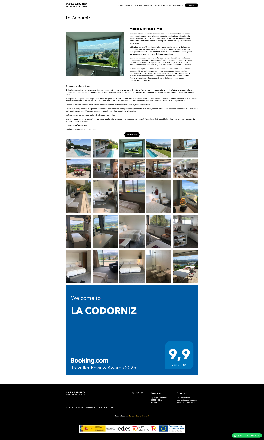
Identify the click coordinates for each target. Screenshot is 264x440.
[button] (247, 435)
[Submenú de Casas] (131, 5)
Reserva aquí (132, 134)
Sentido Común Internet (139, 416)
